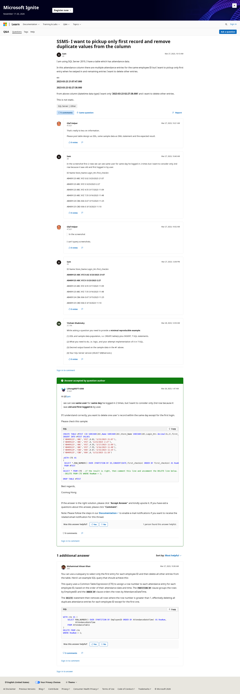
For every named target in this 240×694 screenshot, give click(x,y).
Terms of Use (108, 689)
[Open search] (226, 24)
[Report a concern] (82, 142)
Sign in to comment (66, 370)
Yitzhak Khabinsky (76, 323)
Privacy (65, 689)
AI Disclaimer (9, 689)
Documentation (108, 513)
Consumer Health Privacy (85, 689)
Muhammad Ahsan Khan (78, 566)
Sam (64, 53)
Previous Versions (27, 689)
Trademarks (143, 689)
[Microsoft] (5, 24)
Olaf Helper (72, 123)
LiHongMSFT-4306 (75, 388)
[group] (120, 456)
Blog (41, 689)
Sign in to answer (65, 671)
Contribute (53, 689)
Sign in (233, 24)
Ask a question (228, 31)
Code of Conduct (125, 689)
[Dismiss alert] (234, 5)
